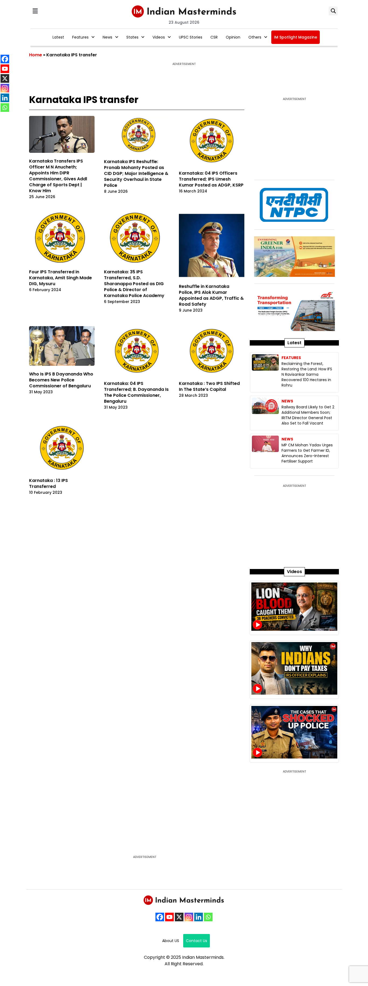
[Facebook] (159, 917)
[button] (35, 11)
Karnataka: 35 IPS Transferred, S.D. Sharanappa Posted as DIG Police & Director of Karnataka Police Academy (134, 284)
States (132, 37)
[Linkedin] (198, 917)
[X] (179, 917)
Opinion (233, 37)
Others (254, 37)
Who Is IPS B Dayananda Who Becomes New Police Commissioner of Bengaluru (61, 380)
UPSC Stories (190, 37)
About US (170, 940)
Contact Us (196, 940)
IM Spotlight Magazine (295, 37)
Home (35, 55)
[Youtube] (169, 917)
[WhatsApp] (208, 917)
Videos (158, 37)
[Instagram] (189, 917)
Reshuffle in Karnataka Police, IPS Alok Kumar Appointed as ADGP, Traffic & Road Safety (211, 295)
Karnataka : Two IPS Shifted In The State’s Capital (209, 386)
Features (80, 37)
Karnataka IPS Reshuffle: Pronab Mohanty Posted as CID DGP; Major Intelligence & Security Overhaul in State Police (136, 173)
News (107, 37)
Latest (58, 37)
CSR (214, 37)
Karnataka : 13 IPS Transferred (48, 483)
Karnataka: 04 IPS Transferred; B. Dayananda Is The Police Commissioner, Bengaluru (136, 392)
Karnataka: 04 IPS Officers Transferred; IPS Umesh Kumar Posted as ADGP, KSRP (211, 179)
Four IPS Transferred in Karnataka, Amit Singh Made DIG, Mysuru (60, 278)
